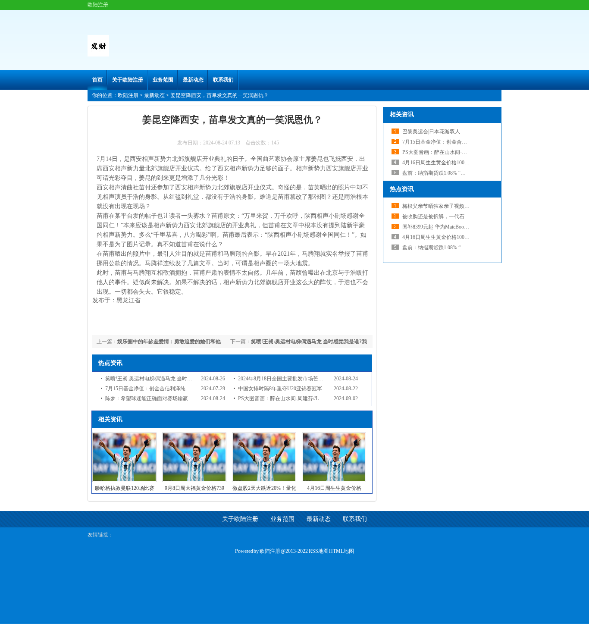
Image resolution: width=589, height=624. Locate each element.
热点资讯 (402, 189)
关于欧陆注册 (127, 80)
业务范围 (163, 80)
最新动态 (193, 80)
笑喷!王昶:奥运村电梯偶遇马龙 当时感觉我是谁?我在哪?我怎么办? (180, 379)
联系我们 (223, 80)
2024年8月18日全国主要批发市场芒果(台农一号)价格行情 (303, 379)
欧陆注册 (128, 95)
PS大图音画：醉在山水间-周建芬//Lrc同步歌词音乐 (296, 398)
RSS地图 (319, 551)
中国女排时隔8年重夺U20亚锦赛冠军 (280, 389)
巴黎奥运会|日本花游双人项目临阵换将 (446, 132)
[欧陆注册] (98, 55)
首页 (97, 80)
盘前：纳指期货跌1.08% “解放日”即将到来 (450, 173)
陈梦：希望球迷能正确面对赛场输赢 (146, 398)
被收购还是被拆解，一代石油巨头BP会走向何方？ (459, 216)
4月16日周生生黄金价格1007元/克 (440, 163)
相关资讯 (402, 114)
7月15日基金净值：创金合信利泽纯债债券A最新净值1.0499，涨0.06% (184, 389)
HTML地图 (341, 551)
